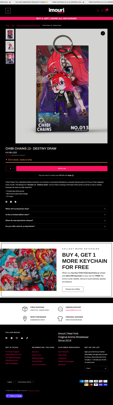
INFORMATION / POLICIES (43, 347)
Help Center (62, 355)
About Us (35, 352)
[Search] (102, 11)
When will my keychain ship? (17, 209)
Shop (13, 25)
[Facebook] (7, 201)
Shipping (8, 155)
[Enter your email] (105, 368)
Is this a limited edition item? (17, 215)
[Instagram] (18, 338)
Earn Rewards (63, 352)
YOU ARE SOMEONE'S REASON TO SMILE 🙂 (21, 2)
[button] (72, 289)
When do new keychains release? (19, 220)
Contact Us (62, 358)
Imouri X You (36, 355)
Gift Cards (62, 364)
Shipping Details (38, 358)
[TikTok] (28, 338)
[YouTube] (23, 338)
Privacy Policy (37, 361)
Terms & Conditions (39, 364)
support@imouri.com (73, 310)
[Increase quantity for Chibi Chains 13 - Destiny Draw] (13, 168)
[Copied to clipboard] (16, 201)
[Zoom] (103, 33)
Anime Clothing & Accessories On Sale (28, 25)
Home (7, 25)
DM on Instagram (12, 363)
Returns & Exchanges (66, 361)
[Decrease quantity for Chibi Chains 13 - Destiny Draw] (7, 168)
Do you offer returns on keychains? (20, 226)
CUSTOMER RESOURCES (69, 347)
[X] (11, 201)
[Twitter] (13, 338)
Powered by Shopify (33, 390)
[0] (105, 11)
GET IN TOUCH (12, 347)
